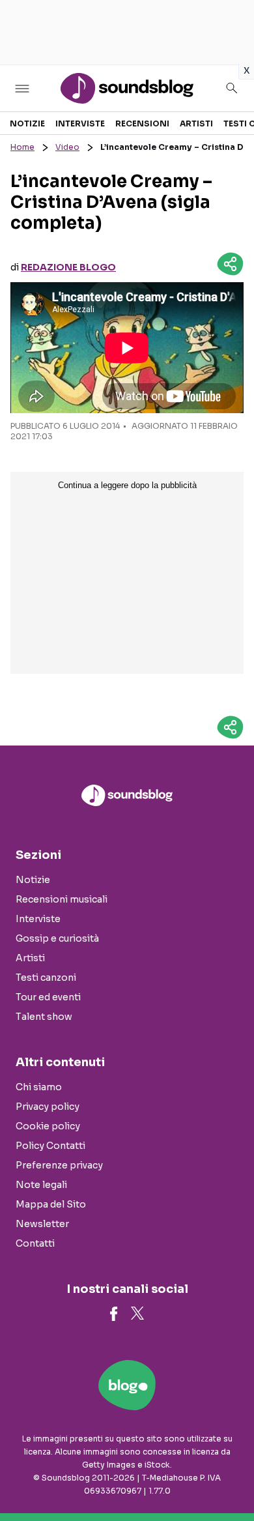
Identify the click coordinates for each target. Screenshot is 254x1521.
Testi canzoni (46, 977)
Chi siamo (39, 1087)
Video (67, 147)
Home (22, 147)
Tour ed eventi (48, 997)
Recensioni (142, 123)
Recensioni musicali (61, 899)
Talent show (44, 1016)
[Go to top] (227, 1478)
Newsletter (42, 1224)
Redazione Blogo (68, 267)
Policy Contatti (50, 1146)
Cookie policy (48, 1126)
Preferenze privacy (59, 1165)
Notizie (27, 123)
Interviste (80, 123)
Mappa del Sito (51, 1204)
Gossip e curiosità (57, 938)
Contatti (35, 1243)
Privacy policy (47, 1106)
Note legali (41, 1185)
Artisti (196, 123)
